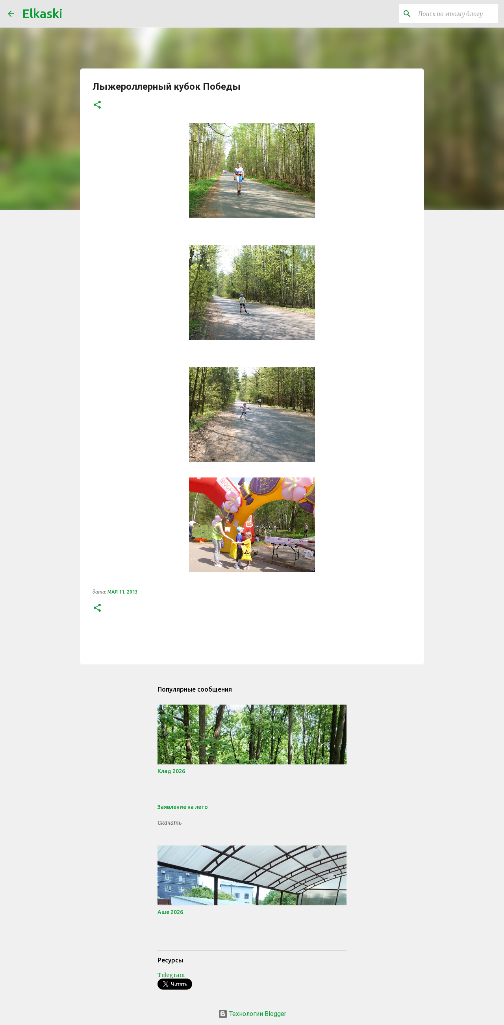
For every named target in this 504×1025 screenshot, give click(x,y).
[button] (97, 105)
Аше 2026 (170, 912)
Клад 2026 (171, 771)
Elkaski (42, 13)
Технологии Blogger (257, 1014)
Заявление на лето (183, 807)
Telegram (171, 975)
